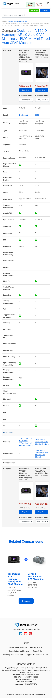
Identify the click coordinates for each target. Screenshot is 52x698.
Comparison (23, 21)
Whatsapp (34, 11)
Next (49, 579)
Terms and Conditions (18, 647)
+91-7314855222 (28, 682)
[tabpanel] (26, 578)
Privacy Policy (36, 647)
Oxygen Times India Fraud (37, 654)
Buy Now (25, 90)
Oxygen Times (13, 21)
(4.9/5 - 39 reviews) (41, 57)
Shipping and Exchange (13, 654)
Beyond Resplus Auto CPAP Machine (36, 576)
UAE (39, 4)
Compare (26, 601)
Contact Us (37, 651)
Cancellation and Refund (19, 651)
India (30, 4)
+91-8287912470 (30, 684)
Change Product (25, 95)
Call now (45, 11)
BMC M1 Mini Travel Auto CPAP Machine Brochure (42, 442)
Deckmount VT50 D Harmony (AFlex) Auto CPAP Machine (15, 579)
